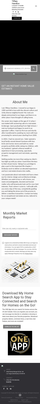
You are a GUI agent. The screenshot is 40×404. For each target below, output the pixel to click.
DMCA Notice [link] (14, 400)
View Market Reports (10, 235)
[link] (13, 12)
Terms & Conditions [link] (6, 397)
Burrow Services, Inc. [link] (27, 401)
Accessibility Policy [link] (31, 397)
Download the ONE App (12, 326)
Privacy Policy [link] (19, 397)
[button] (36, 4)
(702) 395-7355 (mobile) (12, 380)
